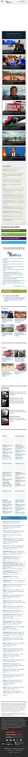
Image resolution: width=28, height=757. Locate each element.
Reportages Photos (15, 416)
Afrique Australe (19, 436)
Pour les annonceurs (11, 734)
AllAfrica (9, 2)
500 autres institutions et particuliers (19, 704)
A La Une (6, 166)
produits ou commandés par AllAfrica (8, 714)
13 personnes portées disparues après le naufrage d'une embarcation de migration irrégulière (13, 175)
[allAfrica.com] (14, 254)
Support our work (10, 732)
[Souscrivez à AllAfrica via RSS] (21, 740)
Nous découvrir (19, 750)
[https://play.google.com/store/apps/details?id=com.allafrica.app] (7, 744)
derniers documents (20, 410)
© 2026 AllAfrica (7, 748)
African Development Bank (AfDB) (10, 295)
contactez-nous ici (9, 715)
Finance (4, 308)
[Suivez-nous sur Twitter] (10, 740)
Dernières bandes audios (16, 398)
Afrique (4, 436)
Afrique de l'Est (19, 463)
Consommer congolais (12, 216)
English (18, 1)
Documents (4, 408)
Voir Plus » (5, 695)
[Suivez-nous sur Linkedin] (14, 740)
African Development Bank (10, 230)
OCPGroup (5, 234)
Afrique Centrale (6, 463)
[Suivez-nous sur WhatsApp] (17, 740)
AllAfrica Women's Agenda (10, 238)
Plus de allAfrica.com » (18, 286)
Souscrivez (8, 737)
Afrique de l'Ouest (7, 491)
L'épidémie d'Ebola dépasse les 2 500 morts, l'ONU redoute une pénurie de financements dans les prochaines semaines (13, 196)
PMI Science (5, 242)
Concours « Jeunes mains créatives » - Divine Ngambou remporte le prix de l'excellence (14, 202)
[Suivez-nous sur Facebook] (7, 740)
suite (24, 222)
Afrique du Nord (19, 491)
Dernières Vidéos (5, 390)
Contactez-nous (10, 750)
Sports (4, 347)
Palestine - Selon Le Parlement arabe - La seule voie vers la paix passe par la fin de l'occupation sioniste (13, 190)
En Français (22, 1)
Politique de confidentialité (19, 748)
